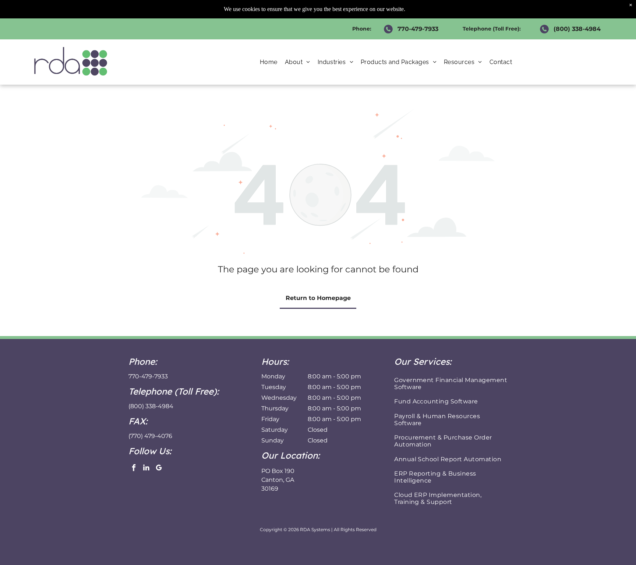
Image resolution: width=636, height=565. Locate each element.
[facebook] (133, 468)
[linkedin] (146, 468)
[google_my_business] (158, 468)
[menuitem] (268, 62)
